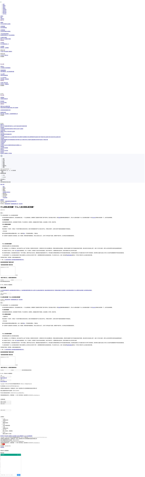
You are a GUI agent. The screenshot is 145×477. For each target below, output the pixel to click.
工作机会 (10, 153)
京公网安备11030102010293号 (34, 437)
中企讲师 (13, 131)
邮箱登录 (21, 435)
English (25, 435)
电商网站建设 (69, 255)
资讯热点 (8, 192)
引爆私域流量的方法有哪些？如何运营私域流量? (64, 290)
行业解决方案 (3, 141)
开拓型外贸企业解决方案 (45, 136)
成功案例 (4, 9)
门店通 (17, 250)
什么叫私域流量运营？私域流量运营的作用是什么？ (10, 290)
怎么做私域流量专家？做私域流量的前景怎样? (45, 290)
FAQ (21, 145)
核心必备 (2, 64)
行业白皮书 (2, 142)
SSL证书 (2, 55)
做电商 (4, 8)
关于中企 (4, 13)
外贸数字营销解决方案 (5, 139)
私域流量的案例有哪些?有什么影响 (29, 290)
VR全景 (2, 51)
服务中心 (11, 126)
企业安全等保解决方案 (5, 136)
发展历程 (10, 145)
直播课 (1, 131)
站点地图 (14, 435)
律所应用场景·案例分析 (9, 128)
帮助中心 (2, 124)
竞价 (24, 233)
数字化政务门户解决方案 (43, 139)
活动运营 (20, 203)
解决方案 (4, 12)
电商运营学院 (3, 134)
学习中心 (2, 132)
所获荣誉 (6, 147)
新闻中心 (2, 149)
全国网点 (6, 153)
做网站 (4, 5)
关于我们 (2, 145)
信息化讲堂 (19, 126)
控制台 (1, 16)
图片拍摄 (6, 51)
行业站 (18, 435)
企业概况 (2, 143)
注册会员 (2, 18)
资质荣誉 (2, 146)
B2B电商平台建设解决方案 (32, 139)
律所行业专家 (16, 128)
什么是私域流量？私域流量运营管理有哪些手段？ (14, 259)
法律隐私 (17, 145)
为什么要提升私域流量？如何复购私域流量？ (83, 290)
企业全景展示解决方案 (14, 136)
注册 (3, 184)
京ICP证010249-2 (43, 437)
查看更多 (2, 199)
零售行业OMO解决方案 (22, 139)
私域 (59, 217)
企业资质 (2, 147)
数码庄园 (14, 145)
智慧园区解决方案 (13, 139)
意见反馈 (6, 435)
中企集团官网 (29, 435)
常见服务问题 (24, 126)
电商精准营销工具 (14, 203)
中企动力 (94, 217)
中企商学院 (2, 130)
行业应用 (2, 138)
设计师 (15, 126)
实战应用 (2, 127)
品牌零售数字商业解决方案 (34, 136)
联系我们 (2, 151)
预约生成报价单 (3, 377)
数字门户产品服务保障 (5, 126)
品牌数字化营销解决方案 (24, 136)
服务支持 (4, 11)
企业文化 (6, 145)
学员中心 (5, 131)
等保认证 (6, 55)
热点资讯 (2, 150)
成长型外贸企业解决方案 (55, 136)
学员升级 (9, 131)
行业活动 (6, 150)
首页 (4, 4)
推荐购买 (2, 40)
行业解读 (21, 128)
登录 (1, 17)
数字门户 (2, 20)
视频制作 (10, 51)
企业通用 (2, 135)
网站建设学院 (9, 134)
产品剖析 (2, 128)
